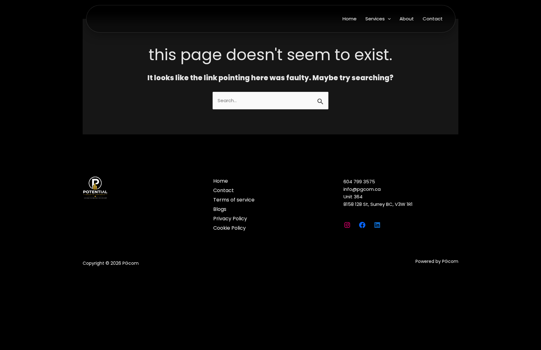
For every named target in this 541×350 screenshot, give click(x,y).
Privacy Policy (230, 218)
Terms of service (234, 199)
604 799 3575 (359, 181)
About (406, 18)
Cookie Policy (229, 228)
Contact (433, 18)
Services (375, 18)
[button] (388, 18)
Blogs (219, 209)
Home (350, 18)
